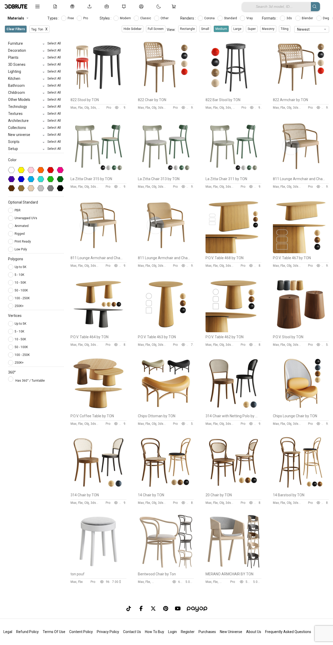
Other (165, 18)
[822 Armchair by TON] (301, 94)
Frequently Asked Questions (288, 632)
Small (205, 29)
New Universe (231, 632)
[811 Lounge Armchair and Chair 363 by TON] (166, 252)
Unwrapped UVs (26, 218)
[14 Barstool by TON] (301, 489)
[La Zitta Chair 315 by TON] (98, 173)
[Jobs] (107, 6)
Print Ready (23, 241)
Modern (126, 18)
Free (71, 18)
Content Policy (81, 632)
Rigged (20, 234)
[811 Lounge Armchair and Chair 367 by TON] (301, 173)
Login (172, 632)
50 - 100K (21, 290)
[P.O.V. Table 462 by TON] (233, 331)
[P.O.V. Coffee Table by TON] (98, 410)
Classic (146, 18)
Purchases (207, 632)
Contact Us (132, 632)
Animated (22, 226)
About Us (253, 632)
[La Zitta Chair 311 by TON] (233, 173)
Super (252, 29)
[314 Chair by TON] (98, 489)
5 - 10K (19, 275)
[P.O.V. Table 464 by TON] (98, 331)
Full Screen (156, 29)
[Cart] (174, 6)
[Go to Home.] (16, 6)
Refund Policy (27, 632)
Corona (209, 18)
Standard (231, 18)
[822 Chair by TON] (166, 94)
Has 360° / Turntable (30, 380)
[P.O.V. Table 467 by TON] (301, 252)
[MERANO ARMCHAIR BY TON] (233, 568)
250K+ (19, 306)
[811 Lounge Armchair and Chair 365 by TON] (98, 252)
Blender (308, 18)
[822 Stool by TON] (98, 94)
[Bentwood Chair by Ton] (166, 568)
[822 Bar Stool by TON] (233, 94)
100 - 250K (22, 298)
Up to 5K (20, 267)
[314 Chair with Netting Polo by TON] (233, 410)
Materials (16, 18)
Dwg (326, 18)
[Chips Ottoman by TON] (166, 410)
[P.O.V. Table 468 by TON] (233, 252)
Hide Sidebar (133, 29)
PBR (18, 210)
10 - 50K (20, 282)
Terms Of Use (54, 632)
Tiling (285, 29)
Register (188, 632)
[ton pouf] (98, 568)
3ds (289, 18)
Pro (86, 18)
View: (171, 30)
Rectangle (187, 29)
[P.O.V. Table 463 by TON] (166, 331)
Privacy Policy (108, 632)
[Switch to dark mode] (153, 6)
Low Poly (21, 249)
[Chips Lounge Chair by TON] (301, 410)
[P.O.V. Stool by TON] (301, 331)
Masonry (268, 29)
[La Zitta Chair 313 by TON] (166, 173)
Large (237, 29)
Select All (54, 43)
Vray (250, 18)
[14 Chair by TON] (166, 489)
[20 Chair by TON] (233, 489)
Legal (7, 632)
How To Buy (154, 632)
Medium (221, 29)
